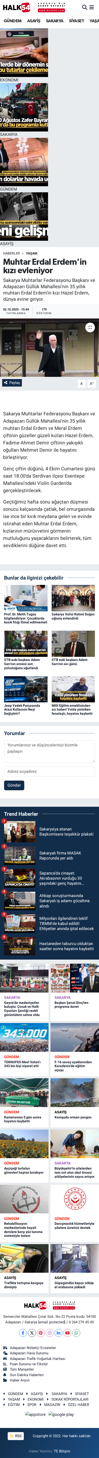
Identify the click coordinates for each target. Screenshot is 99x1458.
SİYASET (76, 21)
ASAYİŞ (33, 21)
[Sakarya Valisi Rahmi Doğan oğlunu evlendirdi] (73, 597)
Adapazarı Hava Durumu (29, 1353)
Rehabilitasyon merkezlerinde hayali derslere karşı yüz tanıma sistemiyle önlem (23, 1230)
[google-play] (61, 1415)
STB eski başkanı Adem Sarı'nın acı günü (69, 662)
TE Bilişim (62, 1451)
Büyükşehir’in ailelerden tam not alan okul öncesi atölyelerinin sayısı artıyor (74, 1172)
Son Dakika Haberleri (27, 1375)
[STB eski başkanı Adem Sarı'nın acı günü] (73, 643)
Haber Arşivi (20, 1380)
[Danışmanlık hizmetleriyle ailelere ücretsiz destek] (74, 1199)
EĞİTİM (14, 1405)
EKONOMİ (35, 1399)
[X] (32, 1333)
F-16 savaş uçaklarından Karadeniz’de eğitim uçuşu (73, 1066)
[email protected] (51, 1322)
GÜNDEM (12, 21)
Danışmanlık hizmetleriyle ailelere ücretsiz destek (74, 1226)
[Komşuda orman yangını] (74, 1092)
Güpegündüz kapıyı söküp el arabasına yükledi (74, 1285)
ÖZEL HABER (78, 1405)
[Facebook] (23, 1333)
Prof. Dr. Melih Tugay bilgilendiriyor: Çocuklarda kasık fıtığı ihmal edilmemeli (25, 618)
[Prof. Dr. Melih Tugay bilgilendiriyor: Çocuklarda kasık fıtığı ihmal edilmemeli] (26, 597)
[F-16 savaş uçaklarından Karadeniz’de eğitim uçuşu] (74, 1037)
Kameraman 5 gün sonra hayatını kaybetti (22, 1119)
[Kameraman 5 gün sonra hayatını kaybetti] (24, 1092)
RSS (18, 1436)
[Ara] (84, 7)
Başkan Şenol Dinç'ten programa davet (71, 1005)
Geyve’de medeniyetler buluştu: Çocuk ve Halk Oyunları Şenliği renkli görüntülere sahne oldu (22, 1009)
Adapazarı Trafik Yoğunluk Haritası (37, 1359)
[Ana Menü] (91, 7)
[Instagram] (50, 1333)
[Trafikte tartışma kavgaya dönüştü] (24, 1258)
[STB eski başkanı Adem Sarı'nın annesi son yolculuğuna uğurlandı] (26, 643)
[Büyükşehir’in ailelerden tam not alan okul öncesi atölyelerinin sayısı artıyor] (74, 1144)
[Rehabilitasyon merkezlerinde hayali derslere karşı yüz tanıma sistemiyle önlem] (24, 1199)
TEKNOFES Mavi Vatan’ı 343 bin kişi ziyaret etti (22, 1064)
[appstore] (36, 1415)
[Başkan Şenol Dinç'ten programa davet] (74, 978)
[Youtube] (67, 1333)
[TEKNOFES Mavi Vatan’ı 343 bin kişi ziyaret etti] (24, 1037)
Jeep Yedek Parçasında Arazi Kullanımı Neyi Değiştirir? (22, 710)
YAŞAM (31, 253)
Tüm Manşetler (22, 1369)
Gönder (14, 785)
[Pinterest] (41, 1333)
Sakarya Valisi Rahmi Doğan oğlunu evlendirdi (73, 616)
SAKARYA (54, 21)
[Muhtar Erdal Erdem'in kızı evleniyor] (49, 347)
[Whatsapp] (76, 1333)
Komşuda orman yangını (73, 1117)
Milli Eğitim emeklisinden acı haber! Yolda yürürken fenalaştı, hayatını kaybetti (72, 710)
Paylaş (14, 382)
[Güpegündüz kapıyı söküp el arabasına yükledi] (74, 1258)
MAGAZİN (52, 1405)
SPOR (31, 1405)
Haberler (11, 253)
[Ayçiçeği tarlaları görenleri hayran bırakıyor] (24, 1144)
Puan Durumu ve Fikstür (29, 1364)
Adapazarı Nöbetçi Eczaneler (33, 1348)
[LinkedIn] (58, 1333)
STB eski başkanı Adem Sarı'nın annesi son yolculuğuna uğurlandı (22, 664)
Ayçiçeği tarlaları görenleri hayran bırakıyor (23, 1170)
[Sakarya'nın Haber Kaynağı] (34, 7)
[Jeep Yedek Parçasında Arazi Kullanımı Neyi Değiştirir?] (26, 689)
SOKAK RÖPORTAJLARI (69, 1399)
